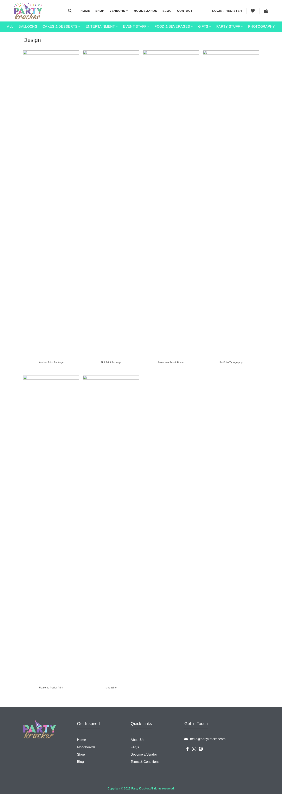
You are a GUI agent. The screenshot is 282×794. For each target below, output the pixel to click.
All (10, 26)
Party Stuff (228, 26)
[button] (227, 10)
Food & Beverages (172, 26)
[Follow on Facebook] (187, 749)
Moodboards (145, 10)
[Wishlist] (253, 10)
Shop (99, 10)
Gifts (203, 26)
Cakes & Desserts (60, 26)
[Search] (70, 11)
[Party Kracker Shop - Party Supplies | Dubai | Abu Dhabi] (28, 11)
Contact (185, 10)
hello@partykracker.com (206, 739)
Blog (167, 10)
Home (85, 10)
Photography (261, 26)
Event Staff (135, 26)
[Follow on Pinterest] (201, 749)
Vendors (117, 10)
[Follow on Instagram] (194, 749)
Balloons (28, 26)
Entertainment (100, 26)
